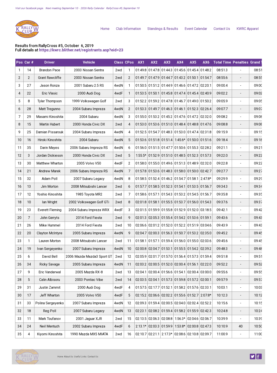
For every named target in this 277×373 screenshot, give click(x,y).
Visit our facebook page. (29, 8)
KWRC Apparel (248, 29)
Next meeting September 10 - (62, 8)
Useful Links (80, 356)
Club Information (128, 29)
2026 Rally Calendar (93, 8)
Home (105, 29)
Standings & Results (162, 29)
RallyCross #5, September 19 (122, 8)
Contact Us (222, 29)
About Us (68, 356)
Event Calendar (196, 29)
